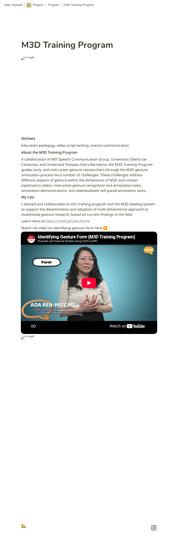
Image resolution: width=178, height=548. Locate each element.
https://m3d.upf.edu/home (67, 221)
